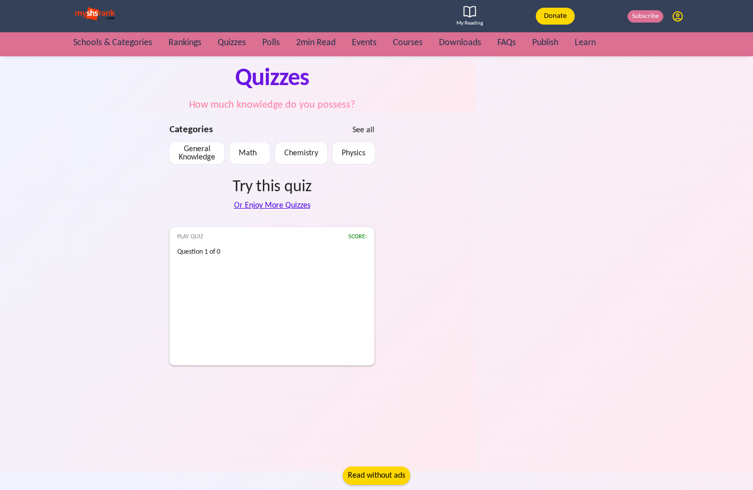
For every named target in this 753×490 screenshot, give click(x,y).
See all (363, 130)
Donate (555, 16)
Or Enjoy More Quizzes (272, 205)
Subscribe (645, 16)
